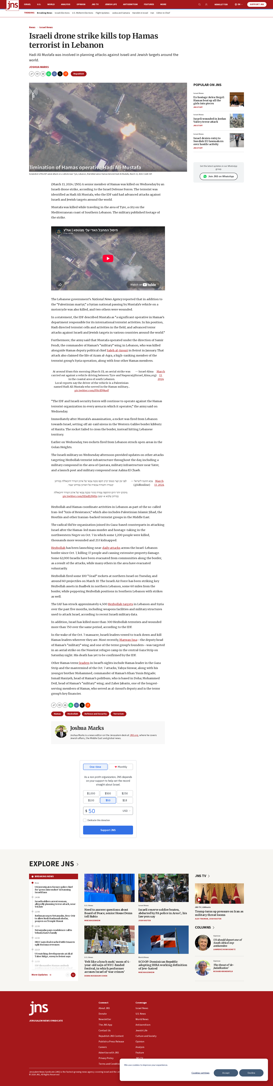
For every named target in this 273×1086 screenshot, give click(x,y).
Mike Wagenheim (92, 920)
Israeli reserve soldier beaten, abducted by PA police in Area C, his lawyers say (162, 913)
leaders (84, 663)
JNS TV (95, 4)
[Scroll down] (73, 974)
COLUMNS (203, 927)
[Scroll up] (67, 974)
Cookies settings (200, 1072)
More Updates (40, 974)
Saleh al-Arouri (117, 350)
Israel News (46, 27)
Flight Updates (102, 13)
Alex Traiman (201, 918)
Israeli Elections (62, 13)
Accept (226, 1072)
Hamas (57, 713)
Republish (78, 73)
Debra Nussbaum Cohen (95, 976)
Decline (251, 1072)
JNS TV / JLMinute (203, 907)
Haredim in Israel (140, 13)
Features (149, 4)
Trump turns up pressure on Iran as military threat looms (219, 913)
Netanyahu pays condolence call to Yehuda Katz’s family (53, 931)
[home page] (12, 5)
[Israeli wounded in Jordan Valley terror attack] (237, 121)
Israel (27, 4)
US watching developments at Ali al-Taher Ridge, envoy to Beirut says (54, 955)
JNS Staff (198, 107)
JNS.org (134, 735)
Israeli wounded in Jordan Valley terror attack (209, 120)
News (32, 27)
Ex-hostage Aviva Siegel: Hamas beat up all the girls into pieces (208, 100)
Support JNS (257, 4)
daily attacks (111, 548)
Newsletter (221, 4)
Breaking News (44, 876)
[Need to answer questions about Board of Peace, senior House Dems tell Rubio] (109, 888)
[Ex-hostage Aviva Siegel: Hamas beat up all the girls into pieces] (237, 99)
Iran (152, 13)
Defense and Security (96, 713)
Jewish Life (111, 4)
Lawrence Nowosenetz (224, 949)
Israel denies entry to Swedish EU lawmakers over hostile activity (208, 141)
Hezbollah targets (120, 604)
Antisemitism (130, 4)
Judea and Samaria (121, 13)
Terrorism (118, 713)
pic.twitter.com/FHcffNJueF (91, 390)
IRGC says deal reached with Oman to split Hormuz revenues (55, 943)
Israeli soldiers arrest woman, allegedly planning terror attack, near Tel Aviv (55, 904)
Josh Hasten (144, 920)
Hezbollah (58, 548)
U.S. (39, 4)
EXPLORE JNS (52, 864)
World (51, 4)
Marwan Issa (128, 640)
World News (143, 957)
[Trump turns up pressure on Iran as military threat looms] (219, 893)
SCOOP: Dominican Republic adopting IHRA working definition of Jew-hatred (162, 965)
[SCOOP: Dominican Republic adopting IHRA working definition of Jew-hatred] (163, 940)
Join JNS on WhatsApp (221, 176)
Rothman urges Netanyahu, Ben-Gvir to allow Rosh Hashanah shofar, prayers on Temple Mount (55, 918)
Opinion (81, 4)
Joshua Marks (39, 67)
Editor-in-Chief (163, 13)
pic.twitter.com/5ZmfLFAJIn (80, 496)
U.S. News (88, 905)
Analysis (65, 4)
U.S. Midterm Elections (82, 13)
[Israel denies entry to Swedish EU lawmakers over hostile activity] (237, 140)
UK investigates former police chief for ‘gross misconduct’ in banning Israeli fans (54, 890)
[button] (43, 73)
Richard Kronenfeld (223, 971)
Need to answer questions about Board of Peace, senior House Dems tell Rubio (108, 913)
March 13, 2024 (161, 375)
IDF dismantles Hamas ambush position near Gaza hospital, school (53, 967)
